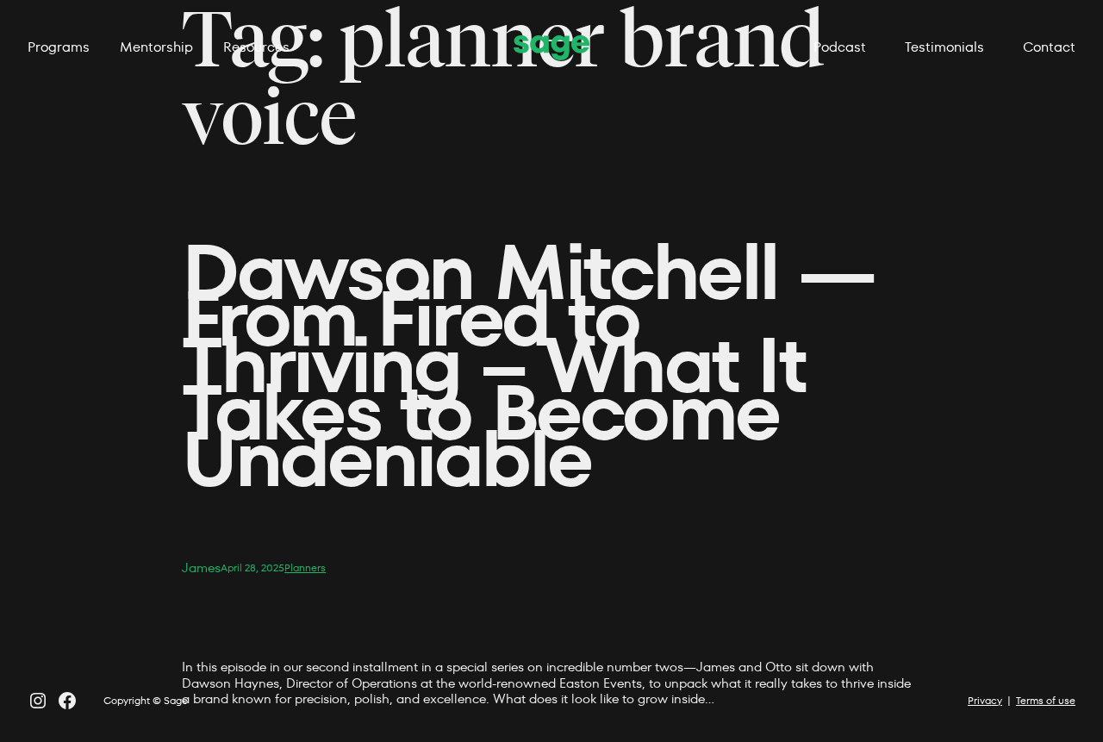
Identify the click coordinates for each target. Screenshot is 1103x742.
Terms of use (1045, 700)
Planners (305, 567)
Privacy (985, 700)
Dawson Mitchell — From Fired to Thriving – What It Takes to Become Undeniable (528, 366)
